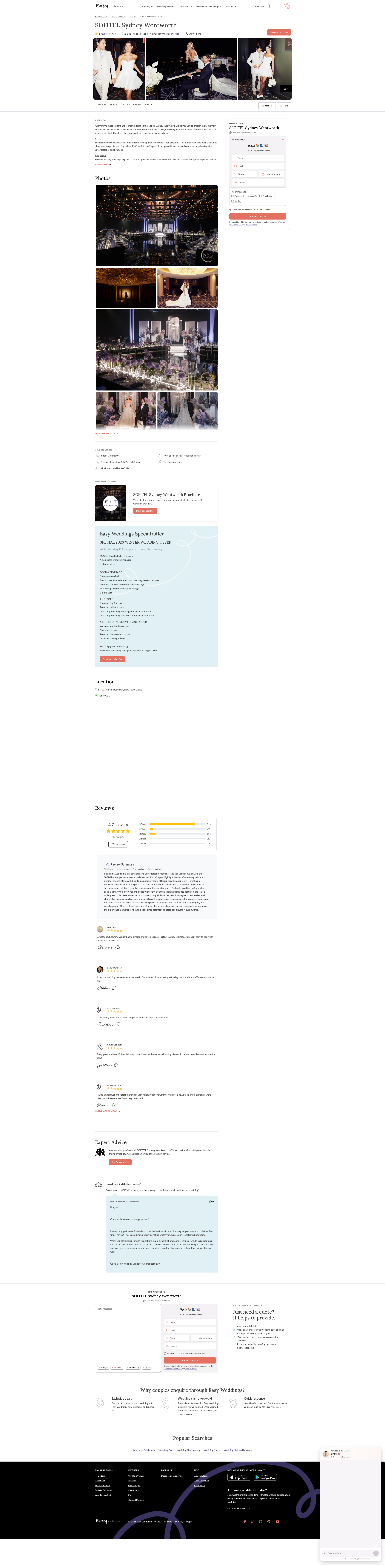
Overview (101, 104)
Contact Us (199, 1485)
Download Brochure (279, 32)
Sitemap (168, 1521)
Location (125, 104)
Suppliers (133, 1470)
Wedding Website (103, 1495)
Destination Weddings (171, 1475)
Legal (189, 1521)
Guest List (100, 1480)
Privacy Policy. (251, 225)
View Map (174, 33)
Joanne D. (108, 1065)
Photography (134, 1485)
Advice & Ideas (201, 1475)
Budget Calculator (103, 1490)
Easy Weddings (101, 16)
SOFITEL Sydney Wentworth (151, 16)
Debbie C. (107, 988)
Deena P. (107, 1105)
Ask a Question (201, 1480)
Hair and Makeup (136, 1500)
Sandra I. (108, 1024)
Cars (130, 1495)
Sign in (251, 145)
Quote (237, 201)
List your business (237, 1509)
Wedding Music (212, 1450)
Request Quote (258, 216)
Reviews (137, 104)
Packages (238, 196)
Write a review (118, 844)
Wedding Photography (188, 1450)
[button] (147, 6)
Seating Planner (102, 1485)
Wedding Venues (118, 16)
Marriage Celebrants (144, 1450)
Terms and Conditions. (173, 1369)
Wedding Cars (166, 1450)
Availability (252, 196)
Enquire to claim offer (112, 659)
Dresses (132, 1480)
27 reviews (109, 33)
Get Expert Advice (120, 1162)
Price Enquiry (268, 196)
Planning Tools (104, 1470)
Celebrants (133, 1490)
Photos (113, 104)
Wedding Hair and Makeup (238, 1450)
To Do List (100, 1475)
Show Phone (195, 33)
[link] (245, 1521)
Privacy (179, 1521)
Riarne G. (109, 947)
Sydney (133, 16)
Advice (148, 104)
